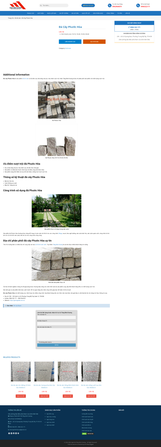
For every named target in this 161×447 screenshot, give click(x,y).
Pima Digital (89, 444)
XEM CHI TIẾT (21, 396)
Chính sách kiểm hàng (87, 422)
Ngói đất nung (50, 414)
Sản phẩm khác (98, 13)
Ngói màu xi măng (51, 416)
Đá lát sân (18, 18)
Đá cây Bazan (17, 305)
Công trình (110, 13)
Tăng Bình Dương (58, 244)
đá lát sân (25, 78)
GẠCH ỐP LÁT (86, 13)
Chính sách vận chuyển (87, 419)
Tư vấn (119, 13)
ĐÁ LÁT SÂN (75, 13)
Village (60, 233)
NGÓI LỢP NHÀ (51, 13)
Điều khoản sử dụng (87, 428)
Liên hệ (127, 13)
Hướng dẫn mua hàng (87, 414)
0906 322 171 (135, 27)
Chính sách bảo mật (87, 430)
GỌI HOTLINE (94, 41)
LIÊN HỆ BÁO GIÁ (70, 41)
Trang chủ (30, 13)
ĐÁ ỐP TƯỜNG (64, 13)
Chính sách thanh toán (87, 416)
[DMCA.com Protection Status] (88, 434)
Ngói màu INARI (51, 422)
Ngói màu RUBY (50, 425)
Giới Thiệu (40, 13)
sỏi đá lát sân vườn (40, 244)
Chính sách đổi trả (86, 425)
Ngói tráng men (50, 419)
